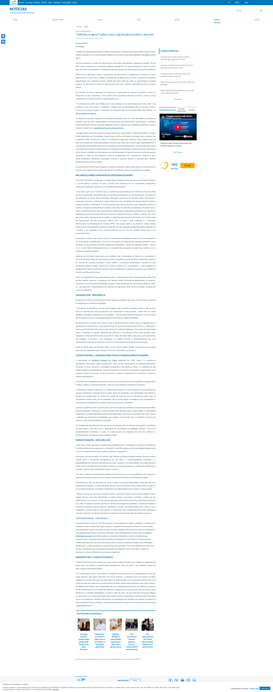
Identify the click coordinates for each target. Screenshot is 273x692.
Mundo (217, 20)
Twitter (176, 681)
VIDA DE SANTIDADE (181, 110)
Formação (29, 2)
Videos (257, 20)
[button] (3, 36)
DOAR (135, 680)
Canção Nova (57, 20)
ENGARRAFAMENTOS (167, 110)
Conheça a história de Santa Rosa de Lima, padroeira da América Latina (177, 66)
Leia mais (55, 689)
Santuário (57, 2)
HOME (15, 20)
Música (44, 2)
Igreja (100, 20)
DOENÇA (192, 110)
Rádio (237, 2)
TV (228, 2)
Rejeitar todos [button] (254, 688)
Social (75, 2)
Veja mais (178, 99)
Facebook (170, 681)
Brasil (177, 20)
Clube (50, 2)
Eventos (21, 2)
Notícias (79, 26)
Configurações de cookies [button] (239, 688)
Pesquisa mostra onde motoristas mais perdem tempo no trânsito (175, 75)
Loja (246, 2)
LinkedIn (194, 681)
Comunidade (66, 2)
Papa (139, 20)
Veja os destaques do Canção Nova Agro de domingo (177, 83)
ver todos (178, 152)
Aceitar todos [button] (265, 688)
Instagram (188, 681)
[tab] (167, 110)
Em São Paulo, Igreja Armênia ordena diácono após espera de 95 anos (175, 58)
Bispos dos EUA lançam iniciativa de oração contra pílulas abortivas (177, 91)
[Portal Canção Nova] (14, 2)
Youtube (182, 681)
